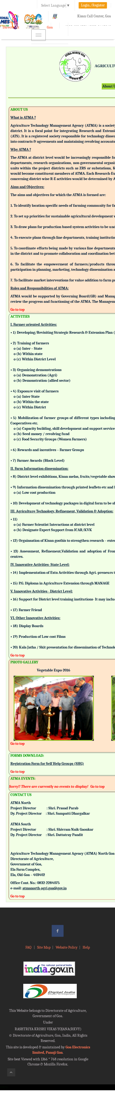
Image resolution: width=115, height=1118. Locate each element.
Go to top (17, 309)
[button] (18, 701)
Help (86, 947)
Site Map (44, 947)
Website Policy (67, 947)
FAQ (28, 947)
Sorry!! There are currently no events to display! (48, 786)
